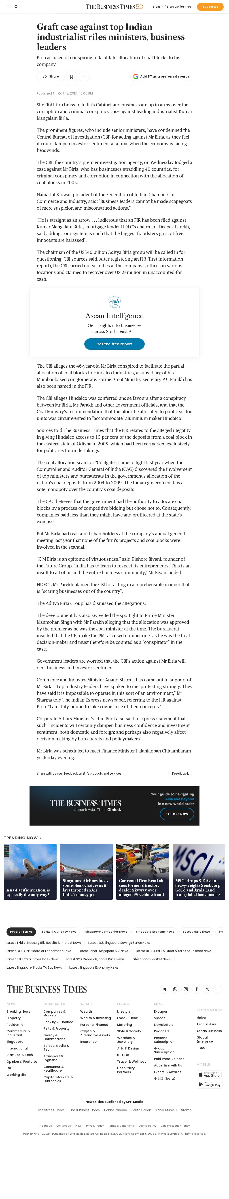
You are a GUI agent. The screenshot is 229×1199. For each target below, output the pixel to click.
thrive (201, 1018)
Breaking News (18, 1011)
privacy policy (95, 1125)
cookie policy (147, 1125)
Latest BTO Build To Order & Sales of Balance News (174, 951)
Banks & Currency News (58, 931)
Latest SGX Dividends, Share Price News (95, 959)
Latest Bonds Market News (151, 959)
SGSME (202, 1048)
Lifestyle (123, 1011)
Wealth (86, 1011)
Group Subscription (164, 1050)
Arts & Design (128, 1048)
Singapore (14, 1041)
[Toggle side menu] (9, 6)
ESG (9, 1068)
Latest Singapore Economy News (93, 967)
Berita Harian (141, 1110)
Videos (159, 1018)
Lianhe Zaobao (115, 1110)
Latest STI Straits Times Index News (32, 959)
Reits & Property (56, 1028)
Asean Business (209, 1031)
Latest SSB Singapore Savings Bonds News (119, 942)
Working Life (16, 1075)
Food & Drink (127, 1018)
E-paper (161, 1011)
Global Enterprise (205, 1039)
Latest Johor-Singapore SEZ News (103, 951)
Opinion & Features (22, 1061)
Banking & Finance (58, 1022)
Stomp (186, 1110)
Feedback (180, 773)
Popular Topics (21, 931)
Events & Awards (167, 1072)
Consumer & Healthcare (53, 1068)
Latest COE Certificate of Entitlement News (38, 951)
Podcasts (162, 1031)
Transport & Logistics (53, 1058)
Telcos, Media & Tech (56, 1047)
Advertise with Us (168, 1065)
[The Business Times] (110, 6)
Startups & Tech (19, 1055)
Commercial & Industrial (18, 1033)
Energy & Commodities (54, 1037)
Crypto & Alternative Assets (95, 1033)
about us (46, 1125)
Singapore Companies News (106, 931)
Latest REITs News (196, 931)
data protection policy (175, 1125)
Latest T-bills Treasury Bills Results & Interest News (43, 942)
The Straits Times (51, 1110)
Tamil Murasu (166, 1110)
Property (13, 1018)
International (17, 1048)
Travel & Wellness (131, 1061)
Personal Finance (94, 1024)
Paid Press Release (169, 1059)
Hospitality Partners (126, 1070)
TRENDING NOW (21, 838)
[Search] (16, 6)
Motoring (124, 1024)
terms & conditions (121, 1125)
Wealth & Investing (95, 1018)
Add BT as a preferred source (165, 76)
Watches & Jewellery (126, 1040)
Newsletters (164, 1024)
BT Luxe (123, 1055)
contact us (63, 1125)
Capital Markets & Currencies (58, 1079)
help (78, 1125)
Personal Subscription (164, 1040)
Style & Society (129, 1031)
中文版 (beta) (164, 1078)
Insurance (88, 1041)
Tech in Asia (206, 1024)
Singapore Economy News (155, 931)
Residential (15, 1024)
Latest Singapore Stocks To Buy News (34, 967)
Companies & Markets (54, 1013)
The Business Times (84, 1110)
